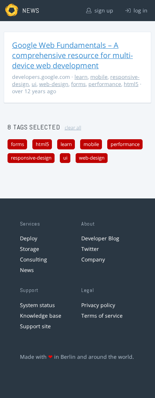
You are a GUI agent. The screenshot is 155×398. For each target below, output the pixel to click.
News (27, 270)
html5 (131, 84)
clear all (73, 127)
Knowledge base (40, 315)
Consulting (33, 259)
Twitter (90, 248)
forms (78, 84)
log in (139, 10)
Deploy (28, 238)
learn (81, 76)
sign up (103, 10)
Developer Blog (100, 238)
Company (93, 259)
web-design (53, 84)
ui (34, 84)
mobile (99, 76)
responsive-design (31, 158)
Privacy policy (98, 305)
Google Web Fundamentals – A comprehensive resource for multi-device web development (72, 55)
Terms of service (102, 315)
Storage (29, 248)
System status (37, 305)
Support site (35, 326)
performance (104, 84)
